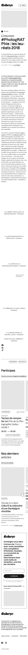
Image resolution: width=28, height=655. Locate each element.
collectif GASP (17, 135)
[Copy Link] (14, 350)
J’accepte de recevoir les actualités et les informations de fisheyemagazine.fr (14, 581)
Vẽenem (22, 168)
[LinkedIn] (14, 347)
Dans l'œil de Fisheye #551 (13, 586)
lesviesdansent (5, 148)
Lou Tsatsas (17, 65)
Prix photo (22, 361)
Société (4, 498)
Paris (10, 62)
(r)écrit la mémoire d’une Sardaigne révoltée (11, 507)
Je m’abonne (14, 576)
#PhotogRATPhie (12, 56)
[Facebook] (14, 345)
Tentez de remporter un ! (12, 423)
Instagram (13, 361)
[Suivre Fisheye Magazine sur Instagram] (6, 643)
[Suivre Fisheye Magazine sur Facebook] (2, 643)
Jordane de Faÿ (18, 525)
